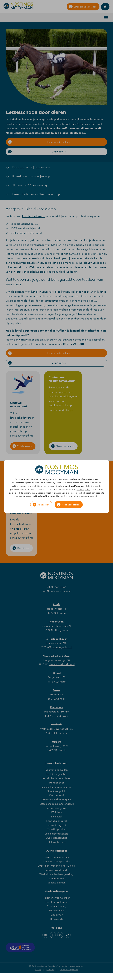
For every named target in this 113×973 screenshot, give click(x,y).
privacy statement (81, 496)
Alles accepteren (71, 504)
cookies (22, 486)
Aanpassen (43, 504)
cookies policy (83, 489)
